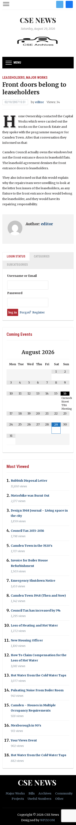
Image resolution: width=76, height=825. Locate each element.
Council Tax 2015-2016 (27, 531)
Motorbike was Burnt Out (30, 495)
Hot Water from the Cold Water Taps (38, 675)
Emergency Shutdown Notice (33, 581)
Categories (42, 256)
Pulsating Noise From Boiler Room (37, 690)
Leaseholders (13, 78)
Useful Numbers (39, 799)
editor (39, 102)
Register (38, 312)
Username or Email (22, 276)
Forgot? (25, 312)
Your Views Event (24, 740)
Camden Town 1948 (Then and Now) (38, 595)
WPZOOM (47, 820)
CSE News (38, 20)
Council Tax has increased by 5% (36, 610)
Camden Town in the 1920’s (31, 546)
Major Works (37, 78)
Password (14, 293)
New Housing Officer (27, 640)
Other (59, 799)
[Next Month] (65, 352)
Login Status (16, 256)
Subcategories (17, 264)
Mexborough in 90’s (26, 725)
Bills (31, 793)
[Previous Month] (11, 352)
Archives (44, 793)
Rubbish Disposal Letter (29, 481)
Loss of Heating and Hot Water (34, 625)
